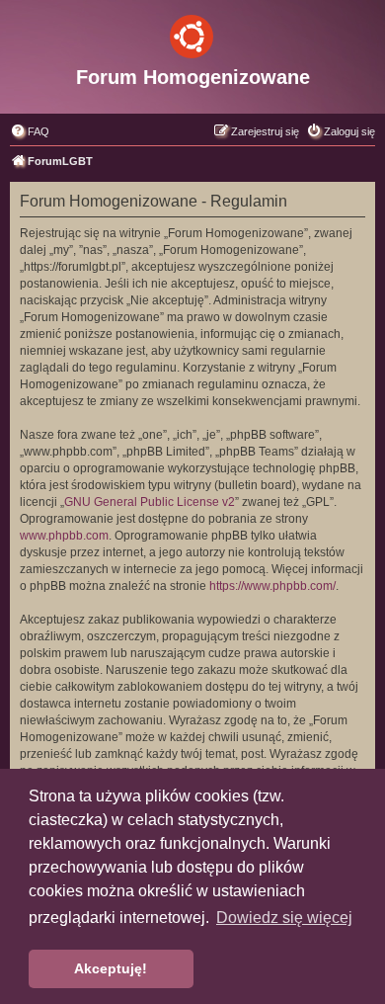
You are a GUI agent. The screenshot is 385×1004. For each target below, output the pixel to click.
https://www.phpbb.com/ (272, 586)
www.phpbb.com (64, 536)
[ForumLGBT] (192, 32)
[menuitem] (29, 131)
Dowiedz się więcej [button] (284, 917)
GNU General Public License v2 (149, 502)
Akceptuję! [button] (110, 968)
